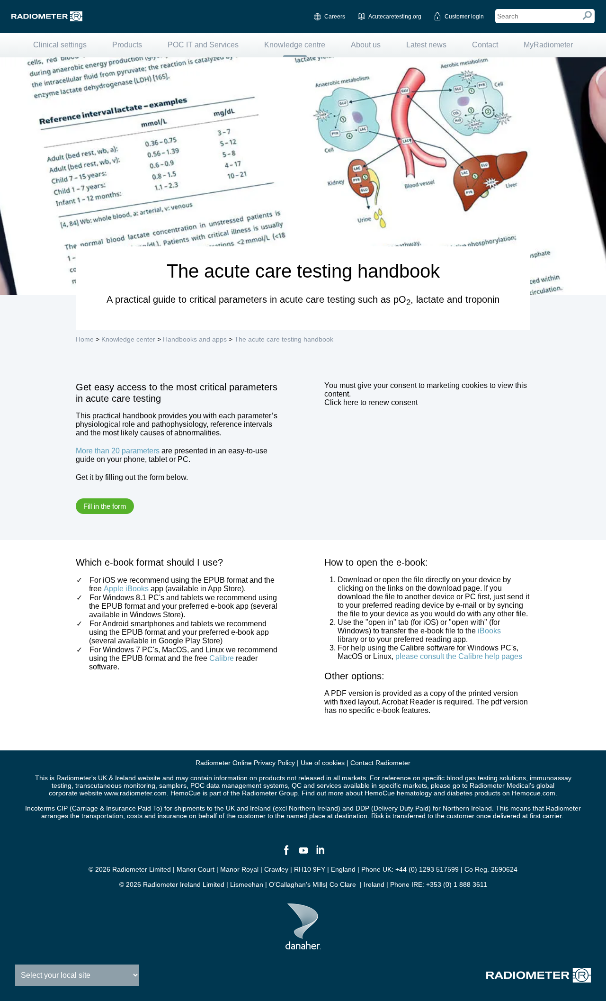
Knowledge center (128, 339)
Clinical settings (60, 45)
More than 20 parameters (118, 451)
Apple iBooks (126, 589)
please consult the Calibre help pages (458, 656)
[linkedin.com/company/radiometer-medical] (320, 854)
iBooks (489, 631)
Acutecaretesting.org (394, 16)
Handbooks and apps (195, 339)
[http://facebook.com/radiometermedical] (285, 854)
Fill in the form (104, 506)
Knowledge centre (294, 45)
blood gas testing (472, 778)
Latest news (426, 45)
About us (366, 45)
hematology (414, 793)
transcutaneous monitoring (115, 785)
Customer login (464, 16)
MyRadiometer (548, 45)
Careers (334, 16)
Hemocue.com (533, 793)
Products (127, 45)
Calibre (221, 658)
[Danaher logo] (303, 945)
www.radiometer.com (135, 793)
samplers (173, 785)
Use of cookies (323, 763)
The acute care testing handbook (283, 339)
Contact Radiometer (380, 763)
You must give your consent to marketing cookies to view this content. (425, 393)
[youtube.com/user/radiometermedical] (303, 854)
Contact (485, 45)
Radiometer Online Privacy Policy (245, 763)
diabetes (459, 793)
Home (85, 339)
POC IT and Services (203, 45)
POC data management (225, 785)
